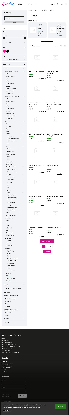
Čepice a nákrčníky (11, 278)
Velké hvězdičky (11, 202)
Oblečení (7, 121)
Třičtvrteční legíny (10, 154)
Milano (8, 74)
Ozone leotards (10, 83)
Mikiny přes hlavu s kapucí (13, 138)
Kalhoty (8, 223)
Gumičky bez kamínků (12, 169)
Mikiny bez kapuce (11, 141)
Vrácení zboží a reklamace (9, 344)
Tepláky (8, 159)
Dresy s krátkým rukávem (11, 71)
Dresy (7, 225)
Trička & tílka (9, 228)
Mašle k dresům (10, 164)
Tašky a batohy (10, 235)
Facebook (4, 369)
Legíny (8, 156)
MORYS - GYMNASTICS (15, 59)
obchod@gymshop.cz (7, 364)
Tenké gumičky (11, 177)
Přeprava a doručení (7, 342)
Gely (8, 187)
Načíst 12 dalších (47, 241)
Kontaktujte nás (6, 340)
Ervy (7, 78)
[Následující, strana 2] (47, 246)
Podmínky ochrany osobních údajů (11, 346)
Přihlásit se (22, 396)
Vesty (7, 144)
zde (39, 407)
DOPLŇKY (7, 292)
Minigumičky (10, 179)
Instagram (4, 371)
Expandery (8, 301)
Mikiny (8, 133)
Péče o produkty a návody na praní (11, 352)
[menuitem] (21, 4)
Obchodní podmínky (7, 348)
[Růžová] (4, 51)
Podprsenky (9, 245)
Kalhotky (8, 243)
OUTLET (6, 319)
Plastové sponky (11, 210)
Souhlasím (61, 406)
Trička (7, 131)
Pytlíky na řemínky (11, 271)
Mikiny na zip (10, 136)
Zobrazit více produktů (47, 41)
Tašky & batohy (10, 251)
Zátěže (7, 304)
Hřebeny (8, 190)
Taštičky (9, 268)
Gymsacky (9, 255)
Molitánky (8, 273)
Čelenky (8, 212)
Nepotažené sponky (12, 197)
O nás (3, 338)
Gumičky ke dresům (11, 167)
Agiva (7, 81)
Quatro (8, 86)
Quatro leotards (10, 111)
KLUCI (6, 284)
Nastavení (6, 410)
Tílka (7, 128)
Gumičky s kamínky (12, 171)
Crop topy (8, 126)
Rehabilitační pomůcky (11, 299)
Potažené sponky (11, 195)
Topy (7, 123)
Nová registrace (5, 394)
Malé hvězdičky (11, 200)
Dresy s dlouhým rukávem (12, 96)
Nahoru (48, 251)
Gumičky (8, 174)
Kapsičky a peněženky (12, 258)
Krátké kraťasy (10, 148)
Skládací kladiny (9, 313)
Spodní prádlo (8, 238)
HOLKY (6, 68)
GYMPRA (6, 322)
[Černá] (8, 51)
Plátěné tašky (10, 263)
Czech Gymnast (9, 218)
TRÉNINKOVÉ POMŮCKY (11, 296)
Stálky (6, 315)
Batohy (9, 253)
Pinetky (9, 205)
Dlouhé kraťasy (11, 151)
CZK (52, 4)
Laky (8, 185)
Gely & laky (9, 182)
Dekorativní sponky (12, 207)
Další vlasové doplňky (11, 215)
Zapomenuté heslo (6, 396)
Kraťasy (8, 146)
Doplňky (7, 248)
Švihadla (7, 306)
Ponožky (8, 240)
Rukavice (8, 280)
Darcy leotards (9, 93)
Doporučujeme (36, 46)
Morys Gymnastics (11, 76)
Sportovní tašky (11, 265)
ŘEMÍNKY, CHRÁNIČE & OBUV (12, 288)
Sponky (8, 192)
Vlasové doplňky (9, 162)
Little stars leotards (11, 88)
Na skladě (15, 42)
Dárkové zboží (9, 233)
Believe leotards (10, 91)
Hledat (14, 22)
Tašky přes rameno (12, 260)
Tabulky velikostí (6, 350)
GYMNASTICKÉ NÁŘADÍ (10, 310)
